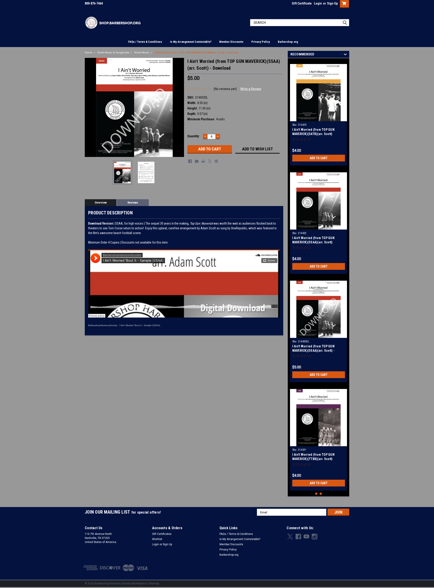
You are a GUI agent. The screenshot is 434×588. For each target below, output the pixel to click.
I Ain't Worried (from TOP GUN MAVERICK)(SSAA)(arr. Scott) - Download (196, 52)
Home (88, 52)
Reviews (132, 202)
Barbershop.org (288, 41)
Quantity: (193, 136)
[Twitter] (210, 161)
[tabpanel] (318, 113)
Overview (101, 202)
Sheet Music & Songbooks (113, 52)
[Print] (203, 161)
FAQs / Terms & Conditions (145, 41)
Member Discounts (231, 41)
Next (179, 107)
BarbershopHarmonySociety (102, 325)
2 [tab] (321, 494)
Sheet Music (141, 52)
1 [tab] (316, 494)
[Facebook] (190, 161)
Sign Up (332, 3)
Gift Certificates (162, 534)
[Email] (196, 161)
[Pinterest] (216, 161)
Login (318, 3)
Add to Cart (319, 158)
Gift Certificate (302, 3)
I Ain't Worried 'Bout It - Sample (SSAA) (139, 325)
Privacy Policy (260, 41)
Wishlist (157, 539)
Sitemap (154, 583)
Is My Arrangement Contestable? (190, 41)
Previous (89, 107)
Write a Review (250, 89)
